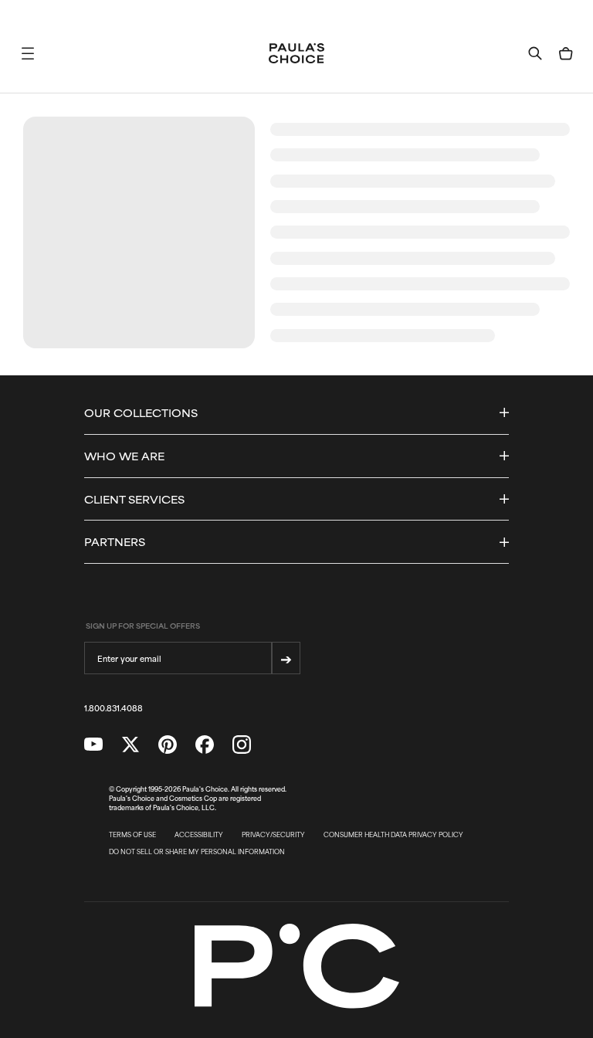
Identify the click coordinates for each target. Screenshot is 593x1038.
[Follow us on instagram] (241, 744)
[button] (27, 53)
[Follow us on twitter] (130, 744)
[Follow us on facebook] (204, 744)
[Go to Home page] (296, 53)
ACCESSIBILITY (199, 835)
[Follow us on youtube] (93, 744)
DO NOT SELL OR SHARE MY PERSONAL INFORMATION (197, 852)
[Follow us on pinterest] (167, 744)
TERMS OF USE (132, 835)
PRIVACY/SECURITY (273, 835)
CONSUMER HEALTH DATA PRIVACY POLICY (393, 835)
